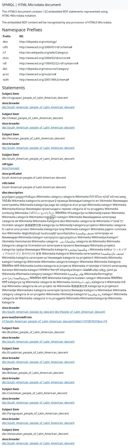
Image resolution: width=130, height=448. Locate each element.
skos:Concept (10, 168)
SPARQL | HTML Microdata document (31, 4)
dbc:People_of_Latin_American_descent (80, 312)
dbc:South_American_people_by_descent (28, 312)
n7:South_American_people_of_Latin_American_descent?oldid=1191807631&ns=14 (54, 321)
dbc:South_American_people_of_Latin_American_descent (38, 107)
